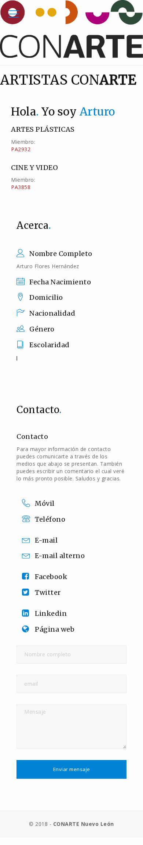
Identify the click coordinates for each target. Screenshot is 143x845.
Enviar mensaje (71, 769)
